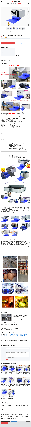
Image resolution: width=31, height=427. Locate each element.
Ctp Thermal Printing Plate (16, 416)
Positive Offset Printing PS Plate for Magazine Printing (26, 385)
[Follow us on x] (26, 421)
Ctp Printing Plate (3, 416)
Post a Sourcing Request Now (23, 359)
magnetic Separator (25, 405)
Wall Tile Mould (3, 335)
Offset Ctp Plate (10, 416)
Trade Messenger (13, 421)
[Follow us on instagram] (27, 421)
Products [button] (8, 3)
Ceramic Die (11, 334)
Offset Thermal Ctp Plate (25, 416)
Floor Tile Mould (26, 334)
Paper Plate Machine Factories (5, 414)
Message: (4, 352)
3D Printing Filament (22, 335)
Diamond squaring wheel (19, 405)
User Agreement (20, 424)
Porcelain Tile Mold (8, 335)
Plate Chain (26, 414)
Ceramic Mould (7, 334)
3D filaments (2, 405)
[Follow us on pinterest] (29, 421)
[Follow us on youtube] (28, 421)
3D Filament (12, 335)
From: (4, 348)
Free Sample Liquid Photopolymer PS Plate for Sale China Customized (4, 385)
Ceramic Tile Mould (16, 334)
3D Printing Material (17, 335)
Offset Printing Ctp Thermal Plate (5, 418)
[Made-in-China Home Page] (15, 1)
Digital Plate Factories (21, 414)
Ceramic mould (10, 405)
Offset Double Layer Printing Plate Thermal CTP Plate (11, 397)
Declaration (24, 424)
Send (7, 359)
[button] (1, 1)
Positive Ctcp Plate (3, 396)
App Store (3, 421)
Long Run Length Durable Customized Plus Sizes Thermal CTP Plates (11, 385)
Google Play (8, 421)
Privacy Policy (27, 424)
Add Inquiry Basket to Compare (15, 31)
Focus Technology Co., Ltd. (10, 424)
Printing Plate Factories (14, 414)
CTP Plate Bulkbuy (13, 418)
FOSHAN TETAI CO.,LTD (6, 36)
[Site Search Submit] (19, 3)
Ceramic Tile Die (21, 334)
